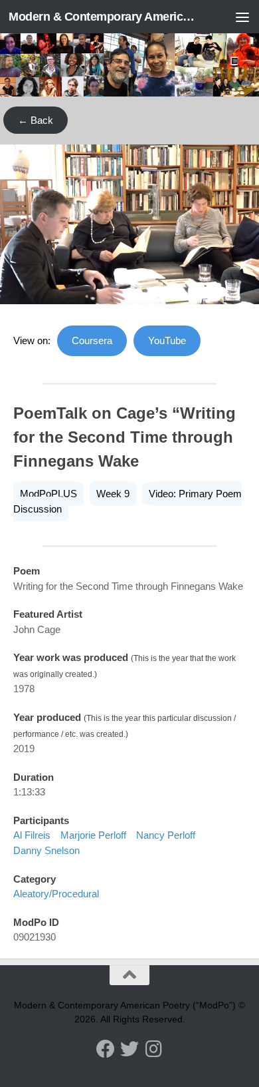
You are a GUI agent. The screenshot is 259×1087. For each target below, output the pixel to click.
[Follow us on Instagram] (153, 1049)
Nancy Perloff (165, 835)
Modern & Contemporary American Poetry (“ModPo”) (102, 16)
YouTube (167, 340)
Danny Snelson (46, 850)
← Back (35, 120)
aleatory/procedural (56, 893)
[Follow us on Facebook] (105, 1049)
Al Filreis (31, 835)
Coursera (92, 340)
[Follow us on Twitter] (129, 1049)
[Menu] (242, 16)
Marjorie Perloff (93, 835)
